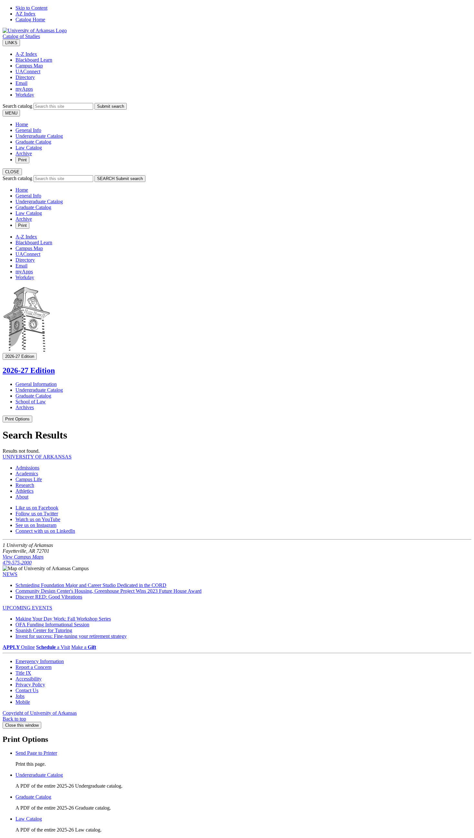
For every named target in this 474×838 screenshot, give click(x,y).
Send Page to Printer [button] (36, 753)
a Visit (53, 647)
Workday (24, 94)
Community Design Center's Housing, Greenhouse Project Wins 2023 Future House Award (108, 591)
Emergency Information (39, 661)
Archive (23, 153)
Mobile (22, 702)
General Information (36, 384)
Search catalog (17, 106)
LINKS (11, 42)
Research (24, 485)
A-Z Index (26, 54)
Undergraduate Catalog (39, 136)
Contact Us (26, 690)
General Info (28, 130)
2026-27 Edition (29, 370)
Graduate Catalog (33, 142)
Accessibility (28, 679)
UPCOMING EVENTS (27, 608)
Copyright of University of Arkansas (40, 713)
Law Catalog (28, 147)
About (21, 497)
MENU (11, 113)
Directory (25, 77)
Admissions (27, 467)
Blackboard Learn (33, 60)
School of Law (30, 401)
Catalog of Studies (21, 36)
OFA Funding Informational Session (52, 624)
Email (21, 83)
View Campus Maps (23, 557)
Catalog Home (30, 19)
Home (21, 124)
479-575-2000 (17, 562)
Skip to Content (31, 8)
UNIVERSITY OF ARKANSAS (37, 456)
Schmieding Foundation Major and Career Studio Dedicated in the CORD (90, 585)
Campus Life (28, 479)
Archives (24, 407)
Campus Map (29, 65)
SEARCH (120, 178)
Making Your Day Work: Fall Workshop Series (63, 618)
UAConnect (27, 71)
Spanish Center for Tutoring (43, 630)
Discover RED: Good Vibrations (48, 597)
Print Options (17, 419)
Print (22, 159)
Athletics (24, 491)
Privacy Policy (30, 684)
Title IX (23, 673)
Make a (83, 647)
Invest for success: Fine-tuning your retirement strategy (71, 636)
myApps (24, 89)
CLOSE (12, 171)
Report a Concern (33, 667)
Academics (26, 473)
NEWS (10, 574)
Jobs (20, 696)
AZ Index (25, 13)
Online (19, 647)
